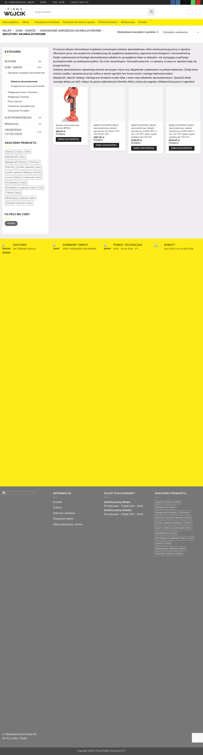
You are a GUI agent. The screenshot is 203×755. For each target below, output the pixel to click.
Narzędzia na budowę (47, 22)
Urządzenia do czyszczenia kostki (27, 86)
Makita (18, 177)
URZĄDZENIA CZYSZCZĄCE (13, 132)
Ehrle (27, 152)
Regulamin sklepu (63, 518)
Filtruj (11, 223)
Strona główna (10, 22)
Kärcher (37, 172)
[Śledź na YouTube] (198, 2)
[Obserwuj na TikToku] (183, 2)
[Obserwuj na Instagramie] (178, 2)
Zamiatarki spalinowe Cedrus (19, 203)
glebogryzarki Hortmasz (16, 162)
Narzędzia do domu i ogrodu (79, 22)
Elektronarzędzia (108, 22)
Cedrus (19, 152)
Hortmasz (34, 162)
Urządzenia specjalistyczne (21, 106)
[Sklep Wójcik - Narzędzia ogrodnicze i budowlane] (14, 12)
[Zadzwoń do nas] (193, 2)
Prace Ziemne (15, 101)
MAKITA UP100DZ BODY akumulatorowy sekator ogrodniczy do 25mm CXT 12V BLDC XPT (107, 129)
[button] (190, 11)
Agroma (9, 152)
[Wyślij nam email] (188, 2)
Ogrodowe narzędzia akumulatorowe (70, 30)
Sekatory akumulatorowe (24, 81)
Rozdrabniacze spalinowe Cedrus (21, 187)
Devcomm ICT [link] (118, 750)
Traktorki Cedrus (13, 193)
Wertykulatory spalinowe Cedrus (20, 198)
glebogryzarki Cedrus (15, 157)
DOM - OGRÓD (26, 30)
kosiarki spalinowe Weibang (18, 172)
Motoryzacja (128, 22)
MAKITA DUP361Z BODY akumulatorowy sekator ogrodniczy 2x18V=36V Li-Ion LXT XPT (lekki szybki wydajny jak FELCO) (144, 131)
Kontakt (142, 22)
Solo (41, 187)
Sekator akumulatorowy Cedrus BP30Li (67, 126)
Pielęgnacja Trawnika (18, 97)
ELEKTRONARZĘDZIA (18, 117)
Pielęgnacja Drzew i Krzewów (22, 92)
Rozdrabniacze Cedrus (16, 182)
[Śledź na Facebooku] (172, 2)
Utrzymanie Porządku (18, 110)
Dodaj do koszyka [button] (68, 139)
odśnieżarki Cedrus (33, 177)
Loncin (9, 177)
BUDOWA (10, 61)
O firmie (57, 507)
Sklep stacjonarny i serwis (67, 524)
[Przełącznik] (44, 61)
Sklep (25, 22)
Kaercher (10, 167)
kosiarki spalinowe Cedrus (29, 167)
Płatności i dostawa (64, 513)
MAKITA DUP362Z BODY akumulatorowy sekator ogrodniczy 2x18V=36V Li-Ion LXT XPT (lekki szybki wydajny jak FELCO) (182, 131)
